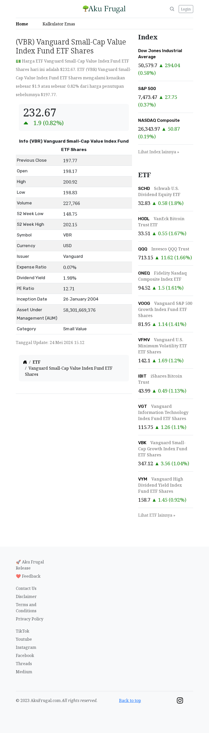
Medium (24, 672)
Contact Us (26, 588)
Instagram (26, 647)
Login (186, 9)
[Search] (172, 8)
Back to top (130, 700)
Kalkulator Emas (60, 24)
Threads (24, 663)
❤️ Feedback (28, 576)
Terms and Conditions (26, 608)
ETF (37, 362)
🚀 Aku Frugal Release (30, 565)
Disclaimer (26, 596)
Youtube (24, 639)
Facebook (25, 655)
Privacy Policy (29, 619)
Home (23, 24)
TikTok (22, 631)
